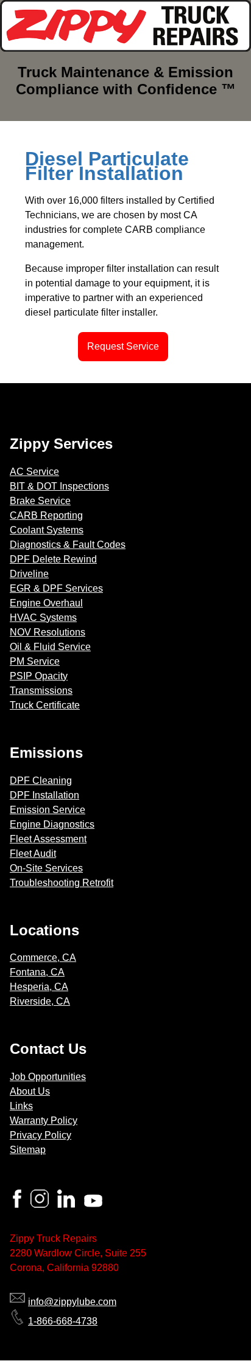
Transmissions (41, 690)
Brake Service (40, 501)
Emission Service (47, 810)
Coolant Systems (46, 530)
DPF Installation (44, 795)
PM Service (35, 661)
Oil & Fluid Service (50, 647)
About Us (30, 1091)
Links (21, 1106)
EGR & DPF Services (56, 588)
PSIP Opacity (39, 676)
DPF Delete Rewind (53, 559)
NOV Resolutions (47, 632)
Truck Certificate (45, 705)
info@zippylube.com (72, 1302)
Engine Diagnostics (52, 824)
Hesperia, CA (39, 987)
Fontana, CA (37, 972)
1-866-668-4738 (62, 1321)
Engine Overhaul (46, 603)
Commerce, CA (43, 957)
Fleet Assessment (48, 839)
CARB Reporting (46, 515)
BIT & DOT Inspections (59, 486)
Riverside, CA (40, 1001)
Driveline (29, 574)
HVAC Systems (43, 617)
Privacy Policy (40, 1135)
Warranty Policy (43, 1120)
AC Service (34, 471)
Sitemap (28, 1150)
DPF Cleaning (41, 780)
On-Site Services (46, 868)
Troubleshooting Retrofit (61, 883)
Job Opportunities (48, 1077)
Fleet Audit (33, 853)
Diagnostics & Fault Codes (67, 544)
